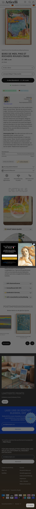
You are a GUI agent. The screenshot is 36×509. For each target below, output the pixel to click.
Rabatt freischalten (9, 258)
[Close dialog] (34, 244)
